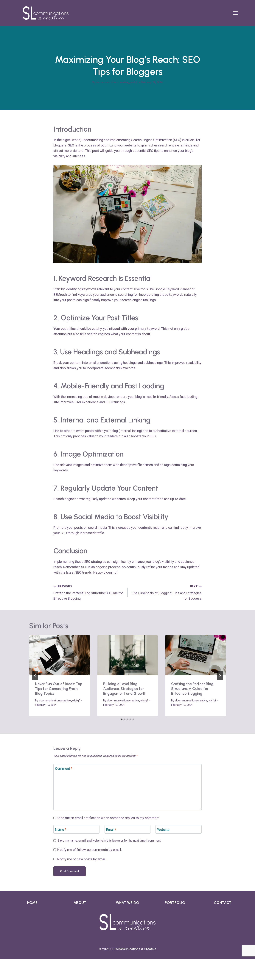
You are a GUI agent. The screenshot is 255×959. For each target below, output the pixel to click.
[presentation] (59, 655)
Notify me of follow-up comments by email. (89, 850)
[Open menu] (237, 13)
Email (111, 830)
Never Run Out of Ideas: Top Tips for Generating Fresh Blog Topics (58, 689)
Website (163, 830)
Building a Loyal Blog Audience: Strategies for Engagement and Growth (124, 689)
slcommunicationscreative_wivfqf (116, 82)
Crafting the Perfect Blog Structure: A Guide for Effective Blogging (88, 593)
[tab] (121, 719)
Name (60, 830)
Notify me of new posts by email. (81, 859)
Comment (63, 768)
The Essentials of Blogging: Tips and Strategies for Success (167, 593)
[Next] (220, 675)
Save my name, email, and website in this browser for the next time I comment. (109, 840)
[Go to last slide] (35, 675)
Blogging (127, 50)
